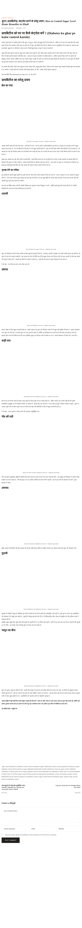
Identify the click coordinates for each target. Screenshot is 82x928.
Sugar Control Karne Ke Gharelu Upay (51, 776)
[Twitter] (21, 913)
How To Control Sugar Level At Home (19, 774)
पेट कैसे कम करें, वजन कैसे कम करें (18, 264)
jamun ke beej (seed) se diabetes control (45, 774)
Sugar (30, 42)
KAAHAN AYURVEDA (8, 28)
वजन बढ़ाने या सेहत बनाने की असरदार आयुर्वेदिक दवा (23, 411)
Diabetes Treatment (8, 18)
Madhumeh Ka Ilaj (7, 776)
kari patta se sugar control (68, 774)
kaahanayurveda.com (20, 74)
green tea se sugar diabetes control (26, 771)
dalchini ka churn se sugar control (58, 769)
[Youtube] (6, 913)
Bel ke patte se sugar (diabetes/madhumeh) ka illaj (29, 769)
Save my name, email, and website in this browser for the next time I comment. (31, 835)
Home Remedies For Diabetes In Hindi (50, 771)
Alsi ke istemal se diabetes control (17, 766)
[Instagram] (13, 913)
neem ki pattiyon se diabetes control (26, 776)
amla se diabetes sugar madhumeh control (42, 766)
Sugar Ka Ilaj (68, 776)
